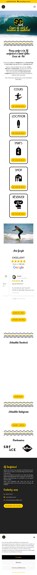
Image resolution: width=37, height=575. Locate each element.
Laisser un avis (18, 319)
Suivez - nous (18, 425)
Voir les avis (18, 313)
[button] (34, 537)
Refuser (18, 562)
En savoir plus (18, 106)
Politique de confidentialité (18, 572)
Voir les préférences (18, 568)
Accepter (18, 557)
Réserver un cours (13, 506)
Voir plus (18, 396)
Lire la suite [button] (9, 293)
